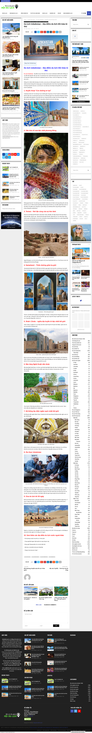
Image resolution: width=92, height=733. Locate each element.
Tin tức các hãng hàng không (78, 551)
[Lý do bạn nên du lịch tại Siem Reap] (5, 184)
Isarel (74, 382)
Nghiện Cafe (52, 13)
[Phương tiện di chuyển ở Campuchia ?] (5, 198)
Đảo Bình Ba (78, 512)
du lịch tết (84, 134)
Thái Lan (85, 156)
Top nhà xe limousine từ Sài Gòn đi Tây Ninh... (84, 75)
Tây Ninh (77, 492)
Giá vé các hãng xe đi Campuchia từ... (78, 262)
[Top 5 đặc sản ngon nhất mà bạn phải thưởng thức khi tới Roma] (11, 47)
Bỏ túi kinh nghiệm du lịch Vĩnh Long (45, 598)
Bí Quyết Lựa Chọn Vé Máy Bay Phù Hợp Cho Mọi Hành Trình (14, 175)
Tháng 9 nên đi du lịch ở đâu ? (31, 550)
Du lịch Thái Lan (76, 128)
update (83, 158)
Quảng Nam (77, 518)
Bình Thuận (77, 469)
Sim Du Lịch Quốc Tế (64, 727)
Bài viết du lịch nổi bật (77, 338)
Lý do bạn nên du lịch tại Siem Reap (14, 183)
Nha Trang (77, 510)
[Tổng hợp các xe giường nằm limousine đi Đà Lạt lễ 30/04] (85, 284)
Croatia (75, 368)
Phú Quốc (82, 150)
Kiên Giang (77, 482)
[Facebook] (82, 13)
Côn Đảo (77, 476)
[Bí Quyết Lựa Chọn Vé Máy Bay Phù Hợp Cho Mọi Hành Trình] (5, 176)
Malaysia (82, 146)
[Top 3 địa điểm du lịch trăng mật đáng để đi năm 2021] (11, 29)
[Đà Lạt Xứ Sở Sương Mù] (11, 83)
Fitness (73, 534)
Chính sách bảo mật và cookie (78, 732)
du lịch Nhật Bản (76, 193)
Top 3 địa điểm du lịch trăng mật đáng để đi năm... (10, 37)
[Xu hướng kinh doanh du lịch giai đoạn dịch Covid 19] (76, 284)
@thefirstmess (81, 329)
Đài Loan (81, 218)
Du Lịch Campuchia (76, 350)
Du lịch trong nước (77, 130)
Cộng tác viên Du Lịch (37, 722)
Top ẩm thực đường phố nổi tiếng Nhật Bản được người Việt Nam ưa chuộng (37, 670)
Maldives (75, 386)
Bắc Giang (77, 419)
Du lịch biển (75, 189)
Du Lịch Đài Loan (75, 358)
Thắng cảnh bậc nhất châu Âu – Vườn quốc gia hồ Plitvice (60, 599)
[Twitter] (84, 13)
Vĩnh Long (77, 494)
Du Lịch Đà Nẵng (75, 356)
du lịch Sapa (86, 126)
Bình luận (38, 604)
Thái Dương (6, 92)
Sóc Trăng (77, 490)
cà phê (83, 111)
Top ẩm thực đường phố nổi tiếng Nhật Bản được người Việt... (10, 108)
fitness (75, 140)
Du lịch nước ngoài (27, 21)
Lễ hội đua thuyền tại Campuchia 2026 (13, 190)
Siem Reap (75, 352)
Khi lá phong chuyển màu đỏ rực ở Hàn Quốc (35, 538)
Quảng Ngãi (77, 522)
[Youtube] (85, 13)
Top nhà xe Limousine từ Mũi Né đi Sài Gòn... (84, 68)
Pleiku (76, 516)
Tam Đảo (77, 453)
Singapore (81, 152)
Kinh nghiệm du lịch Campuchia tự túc (45, 727)
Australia (75, 364)
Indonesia (75, 380)
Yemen (75, 407)
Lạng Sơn (77, 435)
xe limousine (83, 160)
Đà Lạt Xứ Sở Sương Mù (8, 91)
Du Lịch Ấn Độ (75, 346)
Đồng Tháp (77, 478)
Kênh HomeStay (24, 13)
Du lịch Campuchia (82, 189)
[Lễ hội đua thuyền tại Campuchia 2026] (5, 191)
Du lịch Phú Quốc (77, 126)
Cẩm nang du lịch (14, 13)
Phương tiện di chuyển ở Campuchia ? (14, 197)
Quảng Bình (77, 445)
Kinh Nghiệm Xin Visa (77, 546)
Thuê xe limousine (33, 727)
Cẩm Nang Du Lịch (76, 340)
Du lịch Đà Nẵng (76, 187)
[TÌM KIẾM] (88, 24)
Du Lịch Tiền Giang (76, 413)
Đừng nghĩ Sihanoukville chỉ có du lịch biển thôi (35, 544)
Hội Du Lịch (4, 13)
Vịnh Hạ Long (78, 457)
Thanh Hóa (77, 455)
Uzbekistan (46, 21)
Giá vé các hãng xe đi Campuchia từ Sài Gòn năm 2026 (60, 640)
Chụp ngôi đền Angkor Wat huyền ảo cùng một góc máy (37, 541)
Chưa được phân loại (76, 342)
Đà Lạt (86, 218)
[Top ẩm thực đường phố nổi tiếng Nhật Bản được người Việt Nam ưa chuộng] (11, 100)
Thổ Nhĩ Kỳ (75, 398)
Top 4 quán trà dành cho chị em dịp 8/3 (84, 96)
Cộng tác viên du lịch (76, 344)
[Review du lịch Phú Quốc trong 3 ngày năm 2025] (75, 83)
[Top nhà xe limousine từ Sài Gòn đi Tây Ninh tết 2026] (75, 76)
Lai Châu (77, 433)
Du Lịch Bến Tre (75, 348)
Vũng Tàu (75, 160)
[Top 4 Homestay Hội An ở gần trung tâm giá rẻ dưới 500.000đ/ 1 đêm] (11, 65)
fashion (84, 138)
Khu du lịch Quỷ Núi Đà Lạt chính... (85, 277)
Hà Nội (75, 142)
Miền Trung (75, 498)
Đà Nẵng (74, 220)
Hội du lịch (81, 142)
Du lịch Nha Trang (84, 191)
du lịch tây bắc (76, 134)
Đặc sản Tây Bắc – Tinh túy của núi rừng (59, 569)
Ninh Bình (77, 439)
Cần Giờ (76, 473)
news (81, 148)
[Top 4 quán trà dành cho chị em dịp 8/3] (75, 97)
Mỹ (74, 388)
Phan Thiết (77, 514)
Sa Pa (76, 449)
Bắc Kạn (76, 421)
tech (81, 154)
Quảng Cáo (30, 715)
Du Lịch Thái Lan (75, 411)
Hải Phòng (77, 429)
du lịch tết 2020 (76, 136)
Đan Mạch (75, 372)
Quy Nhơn (77, 524)
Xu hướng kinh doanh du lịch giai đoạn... (76, 290)
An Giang (77, 465)
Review (75, 152)
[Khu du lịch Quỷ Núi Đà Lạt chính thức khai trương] (85, 273)
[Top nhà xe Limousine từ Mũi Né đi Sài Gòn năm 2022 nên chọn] (75, 69)
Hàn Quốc (81, 140)
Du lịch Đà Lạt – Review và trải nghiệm (30, 598)
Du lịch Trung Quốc (77, 132)
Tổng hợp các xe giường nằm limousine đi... (84, 290)
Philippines (75, 396)
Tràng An (78, 441)
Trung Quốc (76, 158)
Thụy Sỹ (75, 400)
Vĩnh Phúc (77, 459)
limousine (75, 146)
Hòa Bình (77, 431)
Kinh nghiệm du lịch (67, 13)
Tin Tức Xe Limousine (35, 13)
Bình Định (77, 500)
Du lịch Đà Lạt (75, 354)
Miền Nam (75, 463)
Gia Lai (76, 506)
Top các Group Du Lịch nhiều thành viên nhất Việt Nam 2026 (80, 61)
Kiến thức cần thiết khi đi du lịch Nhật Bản (34, 547)
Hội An (77, 520)
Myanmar (75, 390)
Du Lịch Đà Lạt (76, 138)
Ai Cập (74, 362)
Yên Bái (76, 461)
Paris (74, 394)
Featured (74, 532)
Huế (76, 508)
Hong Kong (75, 376)
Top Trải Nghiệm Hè (13, 167)
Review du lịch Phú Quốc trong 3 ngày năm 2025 (84, 82)
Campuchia (76, 111)
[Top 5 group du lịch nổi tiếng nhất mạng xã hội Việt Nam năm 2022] (75, 90)
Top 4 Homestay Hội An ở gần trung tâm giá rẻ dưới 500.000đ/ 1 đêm (38, 655)
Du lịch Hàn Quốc (76, 191)
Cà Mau (76, 471)
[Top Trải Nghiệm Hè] (5, 169)
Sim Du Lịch (44, 13)
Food (73, 536)
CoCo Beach (77, 502)
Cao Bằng (77, 423)
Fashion (74, 530)
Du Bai (74, 370)
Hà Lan (74, 374)
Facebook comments (50, 604)
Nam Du (76, 484)
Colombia (75, 366)
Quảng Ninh (77, 447)
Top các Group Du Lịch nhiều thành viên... (76, 278)
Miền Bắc (75, 148)
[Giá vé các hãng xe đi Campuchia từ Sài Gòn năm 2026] (81, 253)
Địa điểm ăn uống (33, 21)
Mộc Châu (77, 437)
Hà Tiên (76, 480)
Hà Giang (77, 425)
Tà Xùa (76, 451)
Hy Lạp (74, 378)
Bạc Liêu (77, 467)
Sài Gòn (75, 154)
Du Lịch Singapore (76, 409)
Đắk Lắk (76, 504)
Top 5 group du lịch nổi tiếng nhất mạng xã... (83, 89)
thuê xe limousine (77, 156)
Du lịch (82, 187)
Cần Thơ (76, 475)
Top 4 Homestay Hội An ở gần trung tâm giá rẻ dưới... (9, 73)
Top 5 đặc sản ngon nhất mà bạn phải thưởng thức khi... (10, 55)
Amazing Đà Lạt (56, 727)
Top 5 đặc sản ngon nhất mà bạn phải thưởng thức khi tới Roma (38, 647)
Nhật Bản (75, 150)
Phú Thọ (76, 443)
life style (86, 144)
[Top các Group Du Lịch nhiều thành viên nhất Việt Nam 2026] (81, 53)
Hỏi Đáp (59, 13)
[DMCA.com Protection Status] (27, 719)
